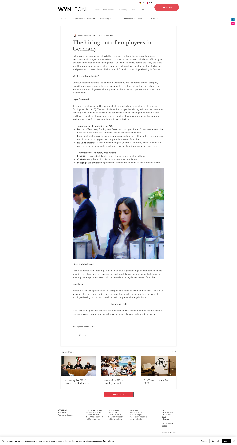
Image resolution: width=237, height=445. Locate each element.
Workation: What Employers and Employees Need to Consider (115, 382)
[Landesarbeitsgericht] (78, 366)
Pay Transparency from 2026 (157, 382)
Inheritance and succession (135, 18)
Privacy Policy (108, 441)
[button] (166, 7)
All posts (64, 18)
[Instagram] (233, 23)
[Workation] (118, 366)
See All (174, 351)
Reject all (215, 441)
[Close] (234, 441)
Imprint (164, 426)
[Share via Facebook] (74, 335)
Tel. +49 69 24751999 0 (94, 417)
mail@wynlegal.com (93, 419)
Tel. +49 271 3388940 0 (138, 417)
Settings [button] (204, 441)
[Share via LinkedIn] (80, 335)
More (153, 18)
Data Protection (167, 424)
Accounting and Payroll (109, 18)
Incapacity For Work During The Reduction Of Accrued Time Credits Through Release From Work (78, 382)
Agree (226, 441)
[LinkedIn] (233, 19)
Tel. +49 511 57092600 (116, 417)
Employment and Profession (83, 18)
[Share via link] (86, 335)
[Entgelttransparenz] (158, 366)
